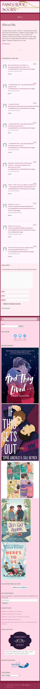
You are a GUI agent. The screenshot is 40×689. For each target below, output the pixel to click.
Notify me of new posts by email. (12, 304)
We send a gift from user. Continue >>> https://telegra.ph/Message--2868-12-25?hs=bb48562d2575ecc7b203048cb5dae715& (20, 67)
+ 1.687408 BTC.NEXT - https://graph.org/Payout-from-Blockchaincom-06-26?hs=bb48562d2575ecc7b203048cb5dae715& (21, 145)
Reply (34, 64)
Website (3, 300)
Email (3, 295)
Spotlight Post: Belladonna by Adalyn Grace (11, 619)
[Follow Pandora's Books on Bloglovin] (20, 588)
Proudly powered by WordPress (13, 685)
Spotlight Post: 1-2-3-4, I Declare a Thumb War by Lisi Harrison (15, 616)
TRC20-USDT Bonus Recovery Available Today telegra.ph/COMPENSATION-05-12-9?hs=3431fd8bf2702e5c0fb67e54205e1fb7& (20, 249)
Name (3, 291)
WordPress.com (9, 687)
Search (3, 324)
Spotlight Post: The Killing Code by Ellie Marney (11, 611)
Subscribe (4, 603)
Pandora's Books (13, 7)
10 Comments (6, 43)
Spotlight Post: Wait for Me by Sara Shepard (11, 614)
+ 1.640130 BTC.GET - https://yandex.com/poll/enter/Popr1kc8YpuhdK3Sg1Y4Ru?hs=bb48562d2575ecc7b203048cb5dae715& (23, 106)
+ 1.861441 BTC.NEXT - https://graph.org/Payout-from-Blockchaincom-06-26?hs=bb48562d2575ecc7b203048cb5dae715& (21, 126)
